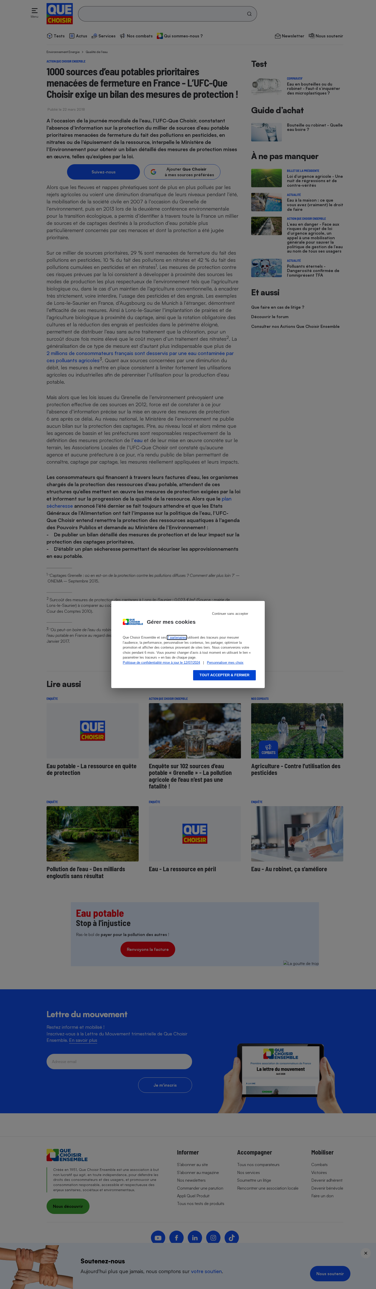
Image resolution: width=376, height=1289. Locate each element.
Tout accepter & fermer (224, 675)
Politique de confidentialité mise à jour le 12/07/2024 (161, 662)
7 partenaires (176, 637)
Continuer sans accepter (230, 614)
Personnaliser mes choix (225, 662)
